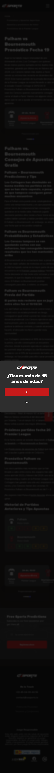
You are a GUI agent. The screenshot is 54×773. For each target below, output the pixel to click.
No (27, 402)
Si (27, 391)
